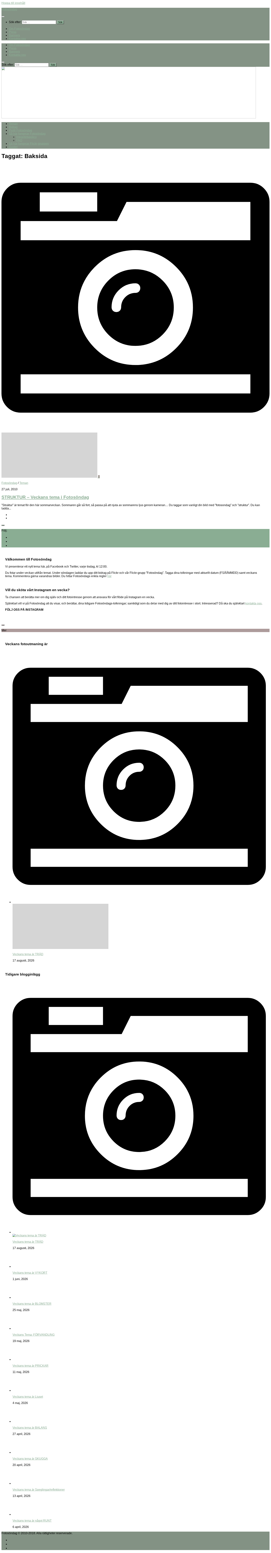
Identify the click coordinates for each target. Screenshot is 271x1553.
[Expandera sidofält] (2, 525)
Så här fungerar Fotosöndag (27, 133)
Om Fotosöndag (19, 28)
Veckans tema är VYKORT (30, 1272)
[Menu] (2, 16)
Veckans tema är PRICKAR (30, 1365)
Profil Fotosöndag (20, 130)
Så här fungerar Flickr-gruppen (29, 143)
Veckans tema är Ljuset (28, 1396)
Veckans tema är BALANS (30, 1427)
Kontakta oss (17, 38)
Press (12, 32)
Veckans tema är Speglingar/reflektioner (39, 1489)
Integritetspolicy (26, 137)
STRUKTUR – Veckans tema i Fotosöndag (45, 497)
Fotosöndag (9, 9)
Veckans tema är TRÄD (28, 954)
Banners (14, 35)
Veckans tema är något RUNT (32, 1520)
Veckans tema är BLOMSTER (32, 1303)
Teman (13, 123)
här (109, 576)
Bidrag (13, 127)
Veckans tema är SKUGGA (30, 1458)
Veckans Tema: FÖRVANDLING (34, 1334)
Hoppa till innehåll (13, 3)
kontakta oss (253, 603)
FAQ (19, 140)
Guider (13, 146)
